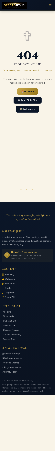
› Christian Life (8, 325)
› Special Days (8, 339)
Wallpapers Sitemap (13, 358)
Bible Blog (9, 274)
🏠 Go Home (27, 91)
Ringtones (9, 292)
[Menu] (50, 5)
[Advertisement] (27, 157)
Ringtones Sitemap (13, 367)
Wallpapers (10, 279)
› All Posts (6, 312)
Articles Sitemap (12, 353)
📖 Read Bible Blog (28, 100)
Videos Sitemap (11, 362)
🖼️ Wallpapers (27, 109)
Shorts (8, 288)
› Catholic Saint (9, 321)
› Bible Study (8, 316)
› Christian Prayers (10, 330)
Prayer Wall (10, 297)
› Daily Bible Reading (11, 334)
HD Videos (10, 283)
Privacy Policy (10, 372)
